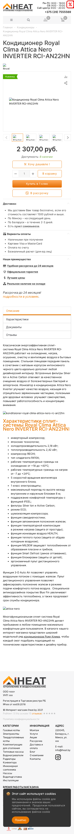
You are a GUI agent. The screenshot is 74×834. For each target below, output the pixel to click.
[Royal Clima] (6, 66)
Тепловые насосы (13, 751)
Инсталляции (11, 780)
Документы (14, 327)
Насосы (7, 773)
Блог (32, 751)
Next (67, 137)
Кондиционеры (25, 27)
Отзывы (11, 334)
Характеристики (17, 319)
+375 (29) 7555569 (58, 12)
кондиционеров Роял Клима (42, 636)
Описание (12, 310)
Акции (33, 737)
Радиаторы (9, 758)
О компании (36, 755)
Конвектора (10, 762)
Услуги (34, 733)
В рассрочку (39, 193)
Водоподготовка (12, 776)
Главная (8, 27)
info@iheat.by (62, 750)
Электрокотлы (11, 733)
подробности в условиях (20, 296)
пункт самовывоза (26, 226)
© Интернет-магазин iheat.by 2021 (23, 709)
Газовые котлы (11, 730)
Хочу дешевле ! (38, 164)
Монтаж (34, 730)
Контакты (35, 758)
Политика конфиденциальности (21, 719)
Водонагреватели (13, 755)
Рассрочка (36, 740)
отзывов (37, 713)
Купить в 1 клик (37, 183)
